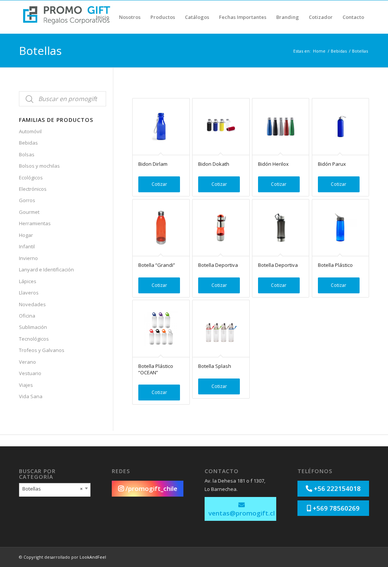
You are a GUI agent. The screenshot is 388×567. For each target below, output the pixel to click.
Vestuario (30, 373)
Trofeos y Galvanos (41, 350)
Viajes (26, 385)
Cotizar (159, 184)
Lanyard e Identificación (46, 269)
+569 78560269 (335, 508)
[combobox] (55, 490)
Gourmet (29, 212)
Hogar (26, 235)
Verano (27, 361)
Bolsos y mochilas (39, 165)
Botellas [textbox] (52, 488)
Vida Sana (30, 396)
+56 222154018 (336, 488)
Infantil (27, 246)
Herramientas (35, 223)
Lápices (27, 281)
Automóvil (30, 131)
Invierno (28, 258)
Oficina (27, 315)
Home (319, 51)
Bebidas (339, 51)
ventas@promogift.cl (241, 513)
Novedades (32, 304)
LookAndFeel (93, 557)
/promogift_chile (150, 488)
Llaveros (29, 292)
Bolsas (26, 154)
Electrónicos (33, 188)
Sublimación (33, 327)
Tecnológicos (34, 338)
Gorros (27, 200)
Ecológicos (31, 177)
